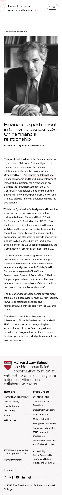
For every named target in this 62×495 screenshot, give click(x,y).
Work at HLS (10, 419)
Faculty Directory (12, 406)
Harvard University (13, 459)
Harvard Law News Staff (33, 145)
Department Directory (44, 409)
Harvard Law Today (19, 6)
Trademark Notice (42, 458)
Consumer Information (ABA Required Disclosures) (44, 432)
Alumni (7, 415)
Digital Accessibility (42, 455)
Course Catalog (11, 401)
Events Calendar (41, 396)
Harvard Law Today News (16, 396)
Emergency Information (44, 423)
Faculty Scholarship (15, 31)
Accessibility (39, 451)
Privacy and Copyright (44, 462)
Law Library (9, 410)
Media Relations (41, 414)
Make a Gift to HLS (42, 419)
